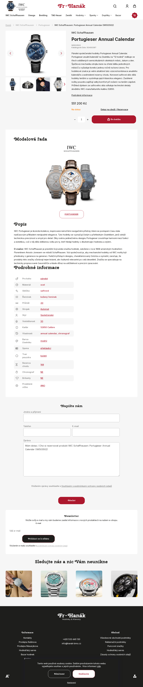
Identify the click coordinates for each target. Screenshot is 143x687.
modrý (43, 341)
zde (99, 666)
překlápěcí (45, 348)
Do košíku (116, 119)
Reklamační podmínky (115, 642)
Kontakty (27, 637)
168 (42, 364)
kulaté (43, 355)
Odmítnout (59, 674)
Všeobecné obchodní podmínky (115, 637)
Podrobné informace (82, 95)
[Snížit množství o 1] (75, 119)
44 (41, 303)
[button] (10, 53)
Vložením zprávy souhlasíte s (71, 486)
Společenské (46, 315)
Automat (44, 309)
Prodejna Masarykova (27, 646)
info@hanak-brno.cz (71, 643)
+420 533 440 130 (71, 639)
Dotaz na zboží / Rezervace (114, 109)
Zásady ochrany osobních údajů (115, 654)
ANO (42, 385)
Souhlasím (84, 674)
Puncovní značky (115, 646)
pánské (44, 278)
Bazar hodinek (27, 654)
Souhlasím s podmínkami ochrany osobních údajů (86, 486)
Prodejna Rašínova (27, 642)
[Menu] (134, 15)
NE (41, 372)
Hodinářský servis (27, 650)
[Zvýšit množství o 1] (87, 119)
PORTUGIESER (71, 214)
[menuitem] (16, 15)
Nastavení (71, 682)
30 (41, 321)
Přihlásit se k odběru (38, 539)
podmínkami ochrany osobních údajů (52, 546)
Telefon (27, 426)
